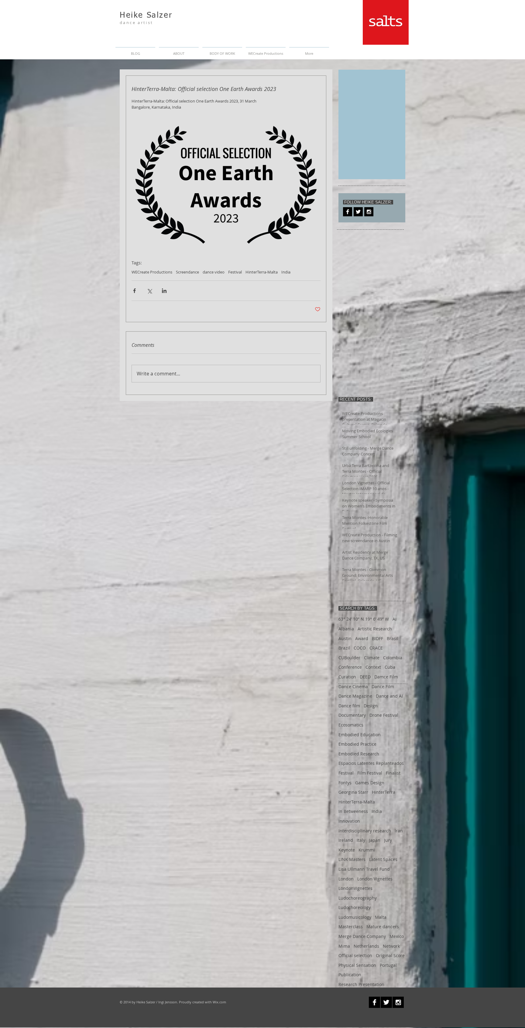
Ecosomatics (350, 725)
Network (391, 946)
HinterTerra (383, 792)
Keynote (346, 850)
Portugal (388, 965)
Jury (388, 840)
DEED (365, 677)
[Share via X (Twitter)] (149, 291)
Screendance (187, 272)
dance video (214, 272)
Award (361, 638)
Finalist (393, 773)
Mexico (396, 936)
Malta (380, 917)
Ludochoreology (354, 907)
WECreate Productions (152, 272)
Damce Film (386, 677)
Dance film (349, 706)
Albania (346, 629)
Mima (344, 946)
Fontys (345, 783)
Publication (349, 974)
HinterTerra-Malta (261, 272)
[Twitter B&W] (358, 211)
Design (371, 706)
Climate (371, 657)
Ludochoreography (357, 898)
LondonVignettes (355, 888)
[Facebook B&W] (347, 211)
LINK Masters (351, 859)
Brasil (392, 638)
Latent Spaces (383, 859)
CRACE (376, 648)
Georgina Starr (353, 792)
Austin (345, 638)
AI (394, 619)
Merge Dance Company (362, 936)
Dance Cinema (353, 686)
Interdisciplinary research (364, 831)
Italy (361, 840)
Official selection (355, 955)
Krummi (367, 850)
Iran (399, 831)
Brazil (344, 648)
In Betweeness (353, 811)
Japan (374, 840)
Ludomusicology (354, 917)
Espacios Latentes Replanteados (371, 763)
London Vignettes (375, 879)
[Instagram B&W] (368, 211)
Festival (235, 272)
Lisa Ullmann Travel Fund (364, 869)
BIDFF (377, 638)
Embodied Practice (357, 744)
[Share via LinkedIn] (164, 291)
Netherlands (366, 946)
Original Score (390, 955)
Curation (347, 677)
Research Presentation (361, 984)
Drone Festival (383, 715)
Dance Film (383, 686)
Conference (350, 667)
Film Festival (369, 773)
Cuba (390, 667)
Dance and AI (389, 696)
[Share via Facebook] (134, 291)
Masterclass (350, 926)
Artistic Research (375, 629)
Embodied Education (359, 734)
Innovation (349, 821)
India (285, 272)
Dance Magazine (355, 696)
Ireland (345, 840)
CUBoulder (349, 657)
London (346, 879)
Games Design (369, 783)
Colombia (392, 657)
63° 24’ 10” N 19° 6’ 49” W (363, 619)
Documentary (352, 715)
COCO (360, 648)
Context (373, 667)
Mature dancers (382, 926)
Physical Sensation (357, 965)
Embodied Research (358, 754)
